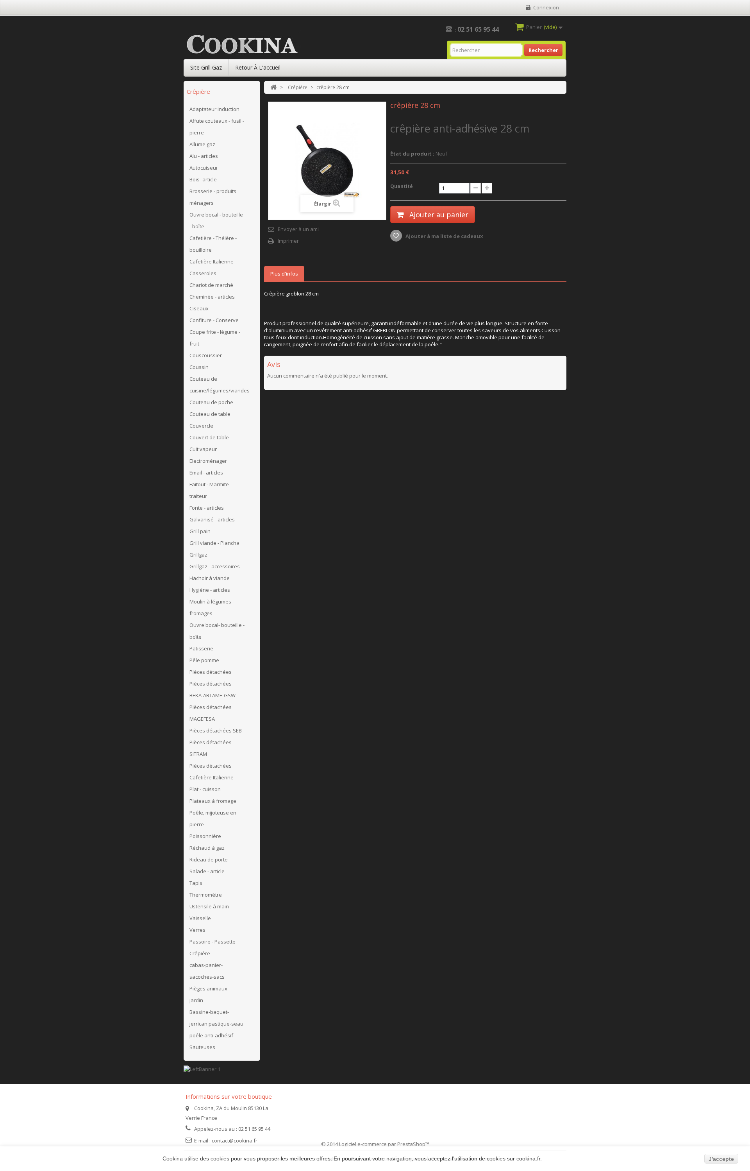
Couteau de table (209, 413)
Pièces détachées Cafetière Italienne (211, 771)
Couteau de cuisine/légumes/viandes (219, 384)
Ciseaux (199, 308)
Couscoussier (205, 355)
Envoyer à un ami (298, 229)
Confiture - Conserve (214, 320)
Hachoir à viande (209, 578)
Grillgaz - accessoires (214, 566)
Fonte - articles (206, 507)
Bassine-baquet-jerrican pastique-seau (216, 1017)
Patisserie (201, 648)
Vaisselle (200, 918)
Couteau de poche (211, 402)
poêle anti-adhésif (211, 1035)
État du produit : (412, 153)
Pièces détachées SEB (215, 730)
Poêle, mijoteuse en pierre (212, 818)
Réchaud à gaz (207, 847)
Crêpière (199, 953)
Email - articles (206, 472)
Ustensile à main (209, 906)
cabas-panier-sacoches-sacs (207, 971)
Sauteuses (202, 1047)
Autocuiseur (203, 167)
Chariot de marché (211, 284)
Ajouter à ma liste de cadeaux (443, 236)
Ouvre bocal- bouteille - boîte (217, 630)
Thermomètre (205, 894)
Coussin (199, 367)
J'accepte (721, 1159)
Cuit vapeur (203, 449)
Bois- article (203, 179)
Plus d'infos (284, 273)
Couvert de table (209, 437)
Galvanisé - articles (212, 519)
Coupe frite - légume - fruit (214, 337)
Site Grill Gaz (206, 67)
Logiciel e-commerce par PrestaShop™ (384, 1144)
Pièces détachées (210, 671)
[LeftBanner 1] (202, 1068)
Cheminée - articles (212, 296)
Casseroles (202, 273)
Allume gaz (202, 144)
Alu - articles (203, 155)
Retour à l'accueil (257, 67)
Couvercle (201, 425)
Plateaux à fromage (212, 800)
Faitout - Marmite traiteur (209, 490)
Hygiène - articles (209, 589)
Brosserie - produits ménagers (212, 197)
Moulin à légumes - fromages (211, 607)
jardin (196, 1000)
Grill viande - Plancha (214, 542)
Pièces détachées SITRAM (210, 748)
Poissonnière (205, 836)
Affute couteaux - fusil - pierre (216, 126)
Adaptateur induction (214, 109)
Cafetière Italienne (211, 261)
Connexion (546, 7)
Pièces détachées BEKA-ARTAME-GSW (212, 689)
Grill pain (200, 531)
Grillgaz (198, 554)
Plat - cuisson (205, 789)
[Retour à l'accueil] (273, 87)
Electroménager (208, 460)
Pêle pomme (204, 660)
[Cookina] (242, 44)
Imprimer (288, 240)
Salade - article (207, 871)
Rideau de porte (208, 859)
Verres (197, 929)
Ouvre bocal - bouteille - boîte (216, 220)
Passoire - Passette (212, 941)
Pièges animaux (208, 988)
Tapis (195, 882)
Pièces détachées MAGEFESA (210, 713)
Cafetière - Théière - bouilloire (213, 244)
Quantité (401, 186)
